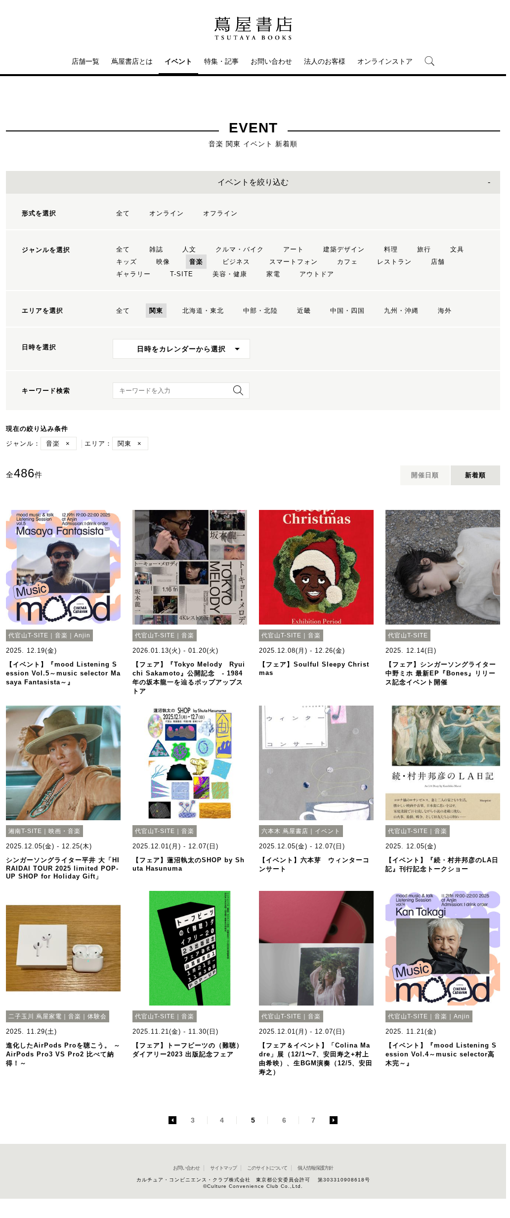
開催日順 (425, 475)
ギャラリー (133, 274)
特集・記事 (221, 61)
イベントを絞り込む (253, 182)
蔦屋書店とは (132, 61)
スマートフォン (293, 261)
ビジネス (236, 261)
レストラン (394, 261)
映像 (163, 261)
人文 (189, 249)
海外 (445, 310)
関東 (156, 310)
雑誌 (156, 249)
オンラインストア (385, 61)
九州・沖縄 (401, 310)
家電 (273, 274)
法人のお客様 (324, 61)
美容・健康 (229, 274)
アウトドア (316, 274)
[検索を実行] (235, 393)
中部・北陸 (260, 310)
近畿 (304, 310)
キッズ (126, 261)
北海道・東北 (203, 310)
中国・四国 (347, 310)
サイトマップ (223, 1168)
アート (293, 249)
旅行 (424, 249)
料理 (391, 249)
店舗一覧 (85, 61)
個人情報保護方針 (315, 1168)
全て (123, 213)
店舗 (438, 261)
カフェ (347, 261)
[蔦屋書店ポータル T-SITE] (253, 28)
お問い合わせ (271, 61)
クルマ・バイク (239, 249)
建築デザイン (344, 249)
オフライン (220, 213)
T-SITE (181, 274)
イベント (178, 61)
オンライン (166, 213)
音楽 (196, 261)
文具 (457, 249)
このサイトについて (267, 1168)
